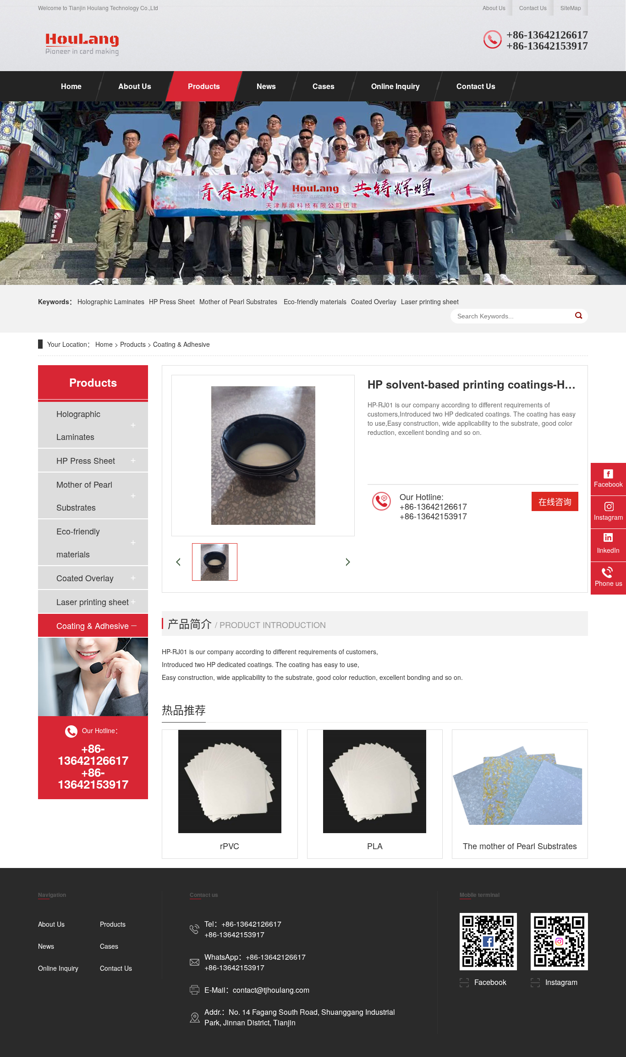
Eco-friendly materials (315, 301)
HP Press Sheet (172, 301)
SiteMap (570, 7)
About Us (494, 7)
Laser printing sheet (430, 301)
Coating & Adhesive (181, 344)
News (266, 86)
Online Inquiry (395, 86)
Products (204, 86)
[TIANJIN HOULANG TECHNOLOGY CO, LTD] (81, 43)
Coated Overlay (373, 301)
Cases (324, 86)
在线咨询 (554, 501)
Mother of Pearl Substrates (239, 301)
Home (71, 86)
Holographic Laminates (110, 301)
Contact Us (533, 7)
